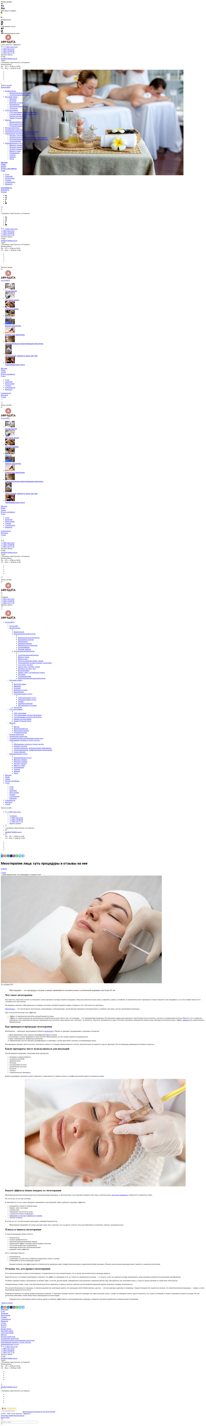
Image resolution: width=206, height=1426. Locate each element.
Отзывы (8, 180)
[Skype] (20, 856)
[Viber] (14, 856)
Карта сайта (5, 1417)
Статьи (4, 192)
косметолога (48, 1031)
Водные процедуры (12, 128)
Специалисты (10, 182)
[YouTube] (6, 199)
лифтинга (186, 1020)
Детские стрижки (15, 149)
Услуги (3, 1327)
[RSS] (1, 858)
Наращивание (14, 104)
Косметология (10, 91)
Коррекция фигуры (16, 122)
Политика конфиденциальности (12, 1415)
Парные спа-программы (18, 116)
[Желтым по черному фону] (1, 15)
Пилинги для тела (16, 135)
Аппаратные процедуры (14, 130)
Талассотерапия (15, 141)
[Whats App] (6, 203)
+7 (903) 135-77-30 (7, 53)
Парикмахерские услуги (14, 143)
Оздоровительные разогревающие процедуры (22, 132)
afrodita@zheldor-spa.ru (9, 58)
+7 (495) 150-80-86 (7, 51)
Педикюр (12, 101)
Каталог (4, 1325)
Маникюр (13, 99)
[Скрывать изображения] (2, 24)
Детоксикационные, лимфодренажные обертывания (28, 139)
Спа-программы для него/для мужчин (23, 114)
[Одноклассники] (5, 201)
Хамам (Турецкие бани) (18, 118)
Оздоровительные (16, 126)
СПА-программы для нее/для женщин (23, 112)
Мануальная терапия (17, 124)
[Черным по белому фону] (1, 13)
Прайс (3, 165)
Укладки (12, 155)
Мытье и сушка (15, 151)
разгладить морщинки (120, 1195)
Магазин (4, 162)
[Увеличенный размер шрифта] (3, 9)
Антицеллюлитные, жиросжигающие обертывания (28, 137)
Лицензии (9, 176)
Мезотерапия (10, 1009)
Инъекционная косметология (20, 93)
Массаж (8, 120)
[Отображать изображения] (2, 22)
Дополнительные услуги (18, 106)
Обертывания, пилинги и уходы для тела (20, 133)
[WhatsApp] (17, 856)
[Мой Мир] (8, 856)
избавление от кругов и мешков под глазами (25, 1216)
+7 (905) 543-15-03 (10, 47)
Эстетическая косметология (19, 95)
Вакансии (8, 184)
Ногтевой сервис (11, 97)
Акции (3, 167)
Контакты (5, 190)
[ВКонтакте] (6, 195)
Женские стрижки (16, 145)
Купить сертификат (9, 169)
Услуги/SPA (5, 87)
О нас (3, 171)
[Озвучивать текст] (2, 29)
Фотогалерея (9, 178)
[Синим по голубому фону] (1, 18)
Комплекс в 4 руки (16, 102)
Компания (4, 1309)
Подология (13, 108)
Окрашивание (14, 153)
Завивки (12, 157)
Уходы (11, 159)
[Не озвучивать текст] (2, 31)
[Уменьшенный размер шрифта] (2, 4)
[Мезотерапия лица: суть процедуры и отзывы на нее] (81, 983)
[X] (11, 856)
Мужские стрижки (16, 147)
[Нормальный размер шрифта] (2, 6)
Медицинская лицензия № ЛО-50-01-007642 (39, 1412)
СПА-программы (11, 110)
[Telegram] (6, 197)
